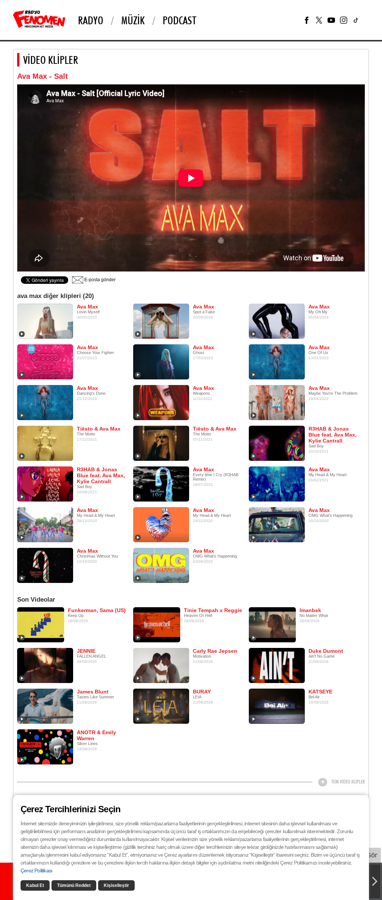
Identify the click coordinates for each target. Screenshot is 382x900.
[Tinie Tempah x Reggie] (156, 624)
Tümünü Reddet (74, 885)
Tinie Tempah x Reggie (213, 610)
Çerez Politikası (36, 870)
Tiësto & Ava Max (98, 429)
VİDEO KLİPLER (50, 59)
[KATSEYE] (277, 705)
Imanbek (310, 610)
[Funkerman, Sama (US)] (40, 624)
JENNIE (86, 651)
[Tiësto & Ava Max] (45, 443)
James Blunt (93, 692)
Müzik (133, 20)
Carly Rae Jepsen (215, 651)
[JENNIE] (45, 665)
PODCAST (179, 20)
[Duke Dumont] (277, 665)
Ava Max (87, 307)
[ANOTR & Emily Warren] (45, 746)
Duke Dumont (326, 651)
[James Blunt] (45, 705)
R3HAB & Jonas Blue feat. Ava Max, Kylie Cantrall (333, 435)
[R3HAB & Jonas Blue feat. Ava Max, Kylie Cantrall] (277, 443)
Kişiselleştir (116, 885)
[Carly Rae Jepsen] (161, 665)
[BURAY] (161, 705)
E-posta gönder (99, 279)
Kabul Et (35, 885)
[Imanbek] (272, 624)
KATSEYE (320, 692)
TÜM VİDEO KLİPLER (348, 782)
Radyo (90, 20)
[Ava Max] (45, 320)
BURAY (202, 692)
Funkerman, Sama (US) (97, 610)
